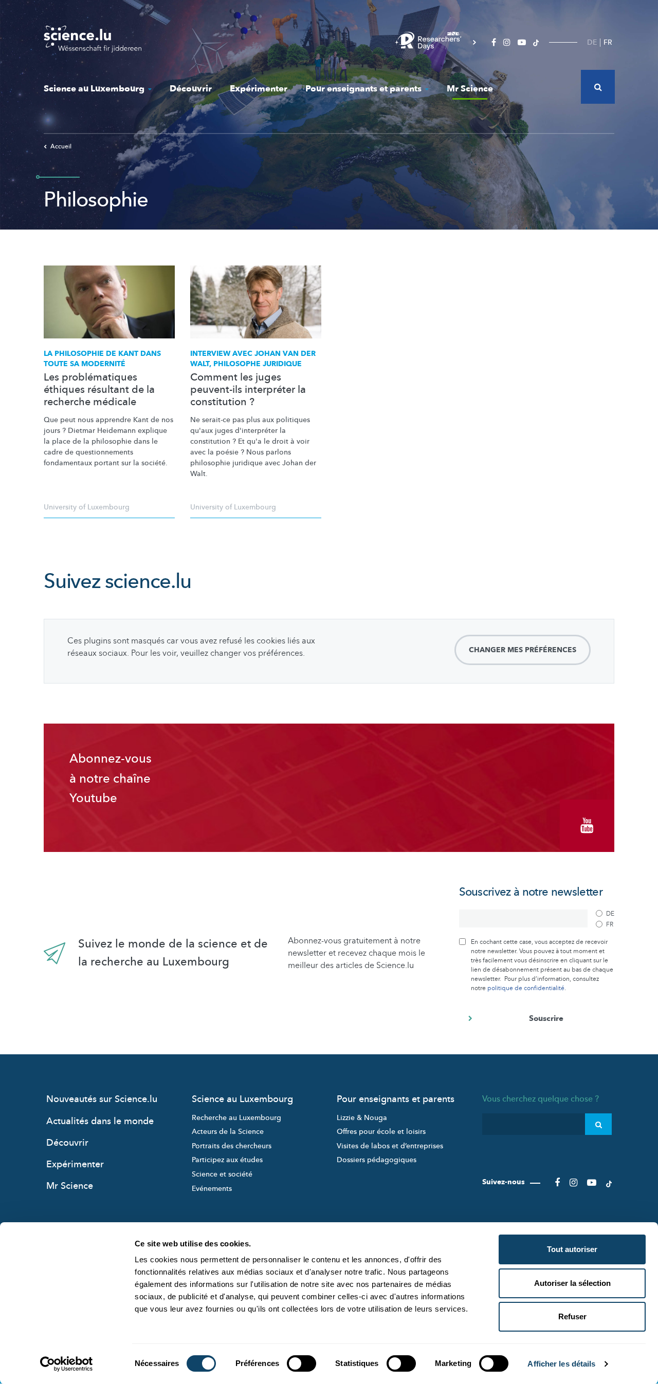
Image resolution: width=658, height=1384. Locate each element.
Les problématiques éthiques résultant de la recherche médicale (99, 389)
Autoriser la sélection (572, 1283)
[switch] (301, 1363)
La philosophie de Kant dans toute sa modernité (102, 359)
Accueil (60, 146)
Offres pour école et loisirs (381, 1131)
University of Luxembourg (87, 507)
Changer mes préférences (522, 650)
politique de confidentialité (525, 988)
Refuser (572, 1316)
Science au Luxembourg (94, 88)
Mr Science (470, 88)
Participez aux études (227, 1160)
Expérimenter (258, 88)
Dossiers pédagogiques (376, 1160)
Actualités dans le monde (100, 1121)
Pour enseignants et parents (363, 88)
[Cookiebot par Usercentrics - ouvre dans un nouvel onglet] (67, 1364)
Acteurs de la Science (228, 1131)
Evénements (212, 1188)
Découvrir (191, 88)
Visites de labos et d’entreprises (390, 1146)
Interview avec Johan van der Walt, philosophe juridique (253, 359)
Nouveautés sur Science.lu (101, 1099)
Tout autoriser (572, 1249)
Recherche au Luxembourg (236, 1118)
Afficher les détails (561, 1363)
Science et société (222, 1174)
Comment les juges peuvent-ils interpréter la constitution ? (248, 389)
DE (592, 42)
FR (608, 42)
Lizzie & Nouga (362, 1118)
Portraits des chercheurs (231, 1146)
